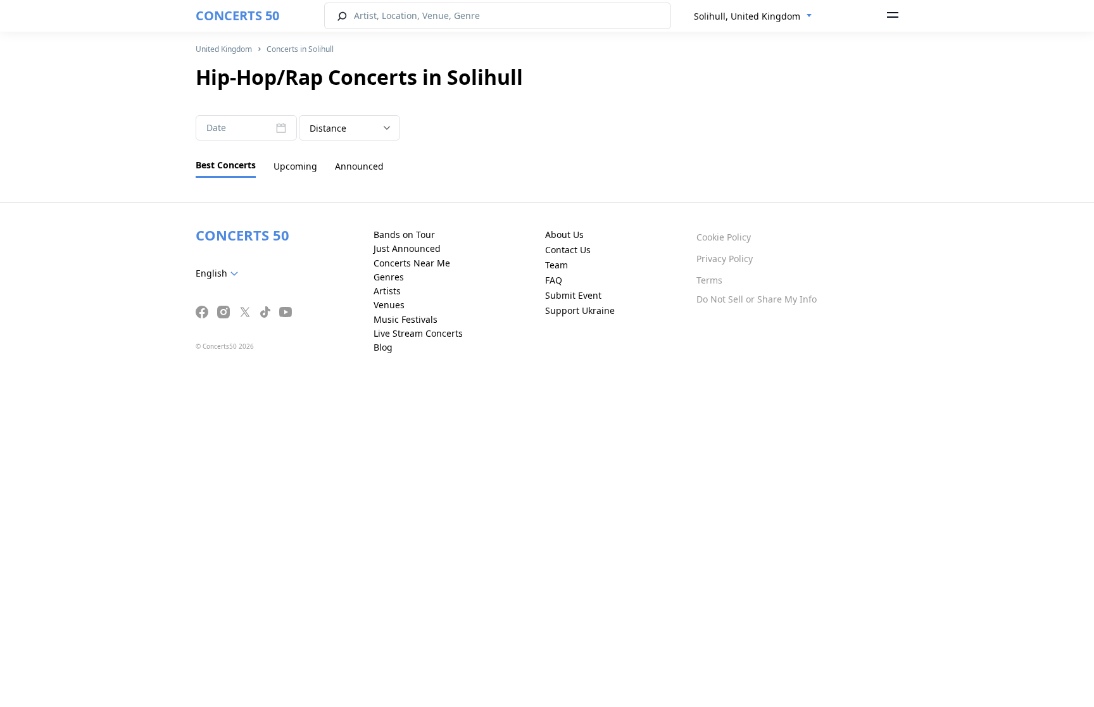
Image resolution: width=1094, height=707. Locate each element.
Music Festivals (405, 319)
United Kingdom (224, 49)
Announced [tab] (359, 166)
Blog (383, 347)
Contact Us (568, 250)
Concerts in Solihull (300, 49)
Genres (389, 277)
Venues (389, 305)
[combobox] (753, 16)
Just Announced (407, 248)
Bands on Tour (404, 234)
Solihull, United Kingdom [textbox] (747, 16)
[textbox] (219, 273)
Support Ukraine (580, 310)
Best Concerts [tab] (226, 165)
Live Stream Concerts (418, 333)
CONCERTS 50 (237, 15)
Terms (709, 280)
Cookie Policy (723, 237)
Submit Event (573, 295)
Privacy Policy (724, 259)
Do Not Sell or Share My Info (756, 299)
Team (556, 265)
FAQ (553, 280)
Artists (387, 291)
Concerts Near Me (412, 263)
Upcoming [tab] (295, 166)
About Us (564, 234)
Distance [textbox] (328, 128)
